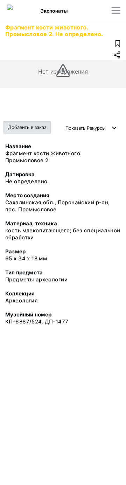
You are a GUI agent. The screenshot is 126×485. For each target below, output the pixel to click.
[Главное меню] (116, 10)
